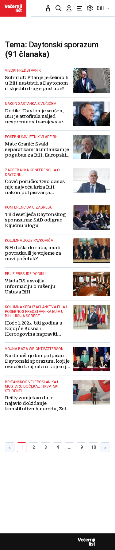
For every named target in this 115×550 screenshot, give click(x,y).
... (69, 447)
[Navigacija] (79, 8)
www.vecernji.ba (13, 8)
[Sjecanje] (48, 8)
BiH (100, 8)
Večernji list (86, 541)
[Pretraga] (58, 8)
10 (93, 447)
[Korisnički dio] (69, 8)
